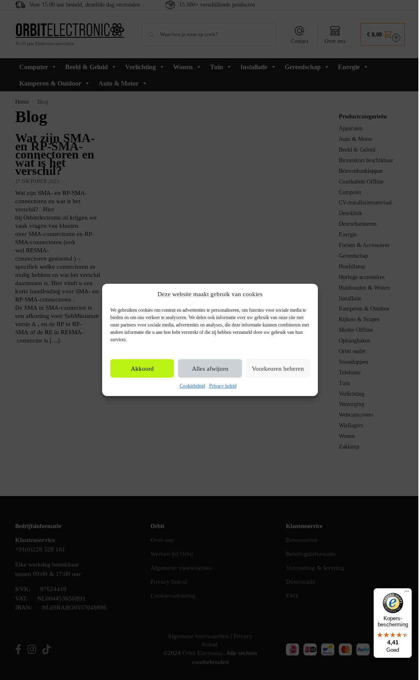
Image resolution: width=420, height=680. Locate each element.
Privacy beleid (223, 386)
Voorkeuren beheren (278, 368)
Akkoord (142, 368)
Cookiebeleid (192, 386)
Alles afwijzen (210, 368)
